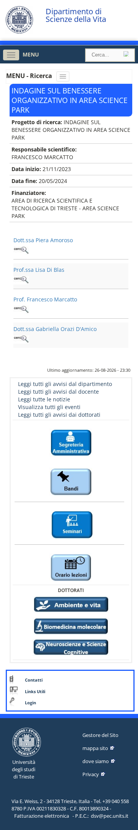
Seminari (71, 506)
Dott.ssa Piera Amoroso (43, 240)
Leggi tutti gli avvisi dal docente (58, 391)
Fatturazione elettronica (41, 815)
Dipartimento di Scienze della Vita (76, 15)
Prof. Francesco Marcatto (45, 299)
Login (30, 702)
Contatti (34, 680)
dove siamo (95, 761)
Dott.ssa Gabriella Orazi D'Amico (55, 329)
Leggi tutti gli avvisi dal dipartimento (65, 384)
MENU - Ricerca (30, 76)
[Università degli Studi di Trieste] (19, 31)
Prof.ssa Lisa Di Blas (38, 269)
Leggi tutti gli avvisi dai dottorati (59, 414)
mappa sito (95, 748)
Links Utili (35, 691)
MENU (31, 54)
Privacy (90, 774)
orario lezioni (71, 549)
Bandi (71, 464)
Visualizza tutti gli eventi (49, 407)
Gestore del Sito (100, 735)
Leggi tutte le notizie (44, 399)
